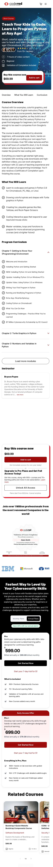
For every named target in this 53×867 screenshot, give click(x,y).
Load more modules (25, 361)
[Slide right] (31, 858)
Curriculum (42, 95)
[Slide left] (20, 858)
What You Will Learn (23, 95)
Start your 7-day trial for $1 (25, 671)
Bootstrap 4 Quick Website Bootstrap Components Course (19, 827)
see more (20, 395)
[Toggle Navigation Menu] (45, 4)
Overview (6, 95)
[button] (41, 4)
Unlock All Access (25, 487)
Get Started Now (25, 663)
